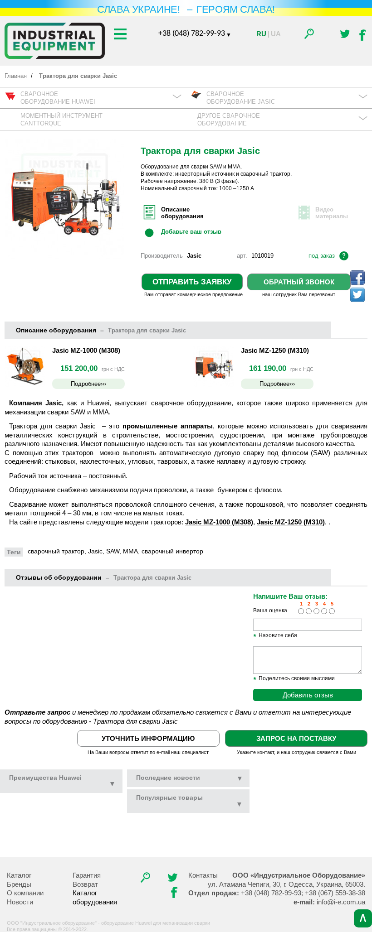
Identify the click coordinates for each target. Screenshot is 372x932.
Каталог (19, 875)
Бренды (19, 884)
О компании (25, 893)
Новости (20, 902)
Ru (261, 34)
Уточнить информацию (148, 738)
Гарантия (87, 875)
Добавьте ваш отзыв (191, 231)
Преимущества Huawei (62, 781)
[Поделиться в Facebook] (357, 277)
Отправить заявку (192, 281)
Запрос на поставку (296, 738)
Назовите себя (275, 635)
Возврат (85, 884)
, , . (286, 884)
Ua (276, 34)
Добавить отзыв (308, 695)
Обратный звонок (299, 282)
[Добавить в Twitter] (357, 295)
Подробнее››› (88, 383)
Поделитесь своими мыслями (294, 678)
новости (168, 777)
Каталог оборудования (95, 897)
